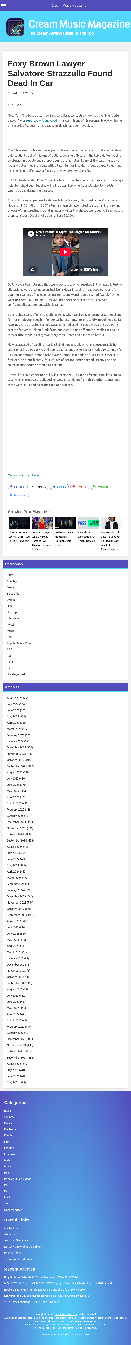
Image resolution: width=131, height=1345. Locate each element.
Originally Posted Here (23, 475)
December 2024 (16, 821)
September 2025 (17, 766)
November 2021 (16, 1045)
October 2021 (15, 1051)
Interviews (13, 618)
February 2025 (15, 809)
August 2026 (15, 697)
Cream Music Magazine (69, 5)
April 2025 (13, 797)
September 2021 (17, 1057)
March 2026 (14, 728)
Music (10, 630)
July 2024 (13, 852)
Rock (10, 661)
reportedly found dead (41, 120)
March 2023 (14, 952)
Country (12, 581)
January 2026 (15, 741)
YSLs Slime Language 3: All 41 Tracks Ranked (88, 536)
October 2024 (15, 834)
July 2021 (13, 1070)
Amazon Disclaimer (16, 1240)
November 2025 (16, 753)
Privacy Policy (12, 1252)
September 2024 (17, 840)
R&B (9, 649)
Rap (9, 655)
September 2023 (17, 914)
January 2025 (15, 815)
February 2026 (15, 735)
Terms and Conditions (18, 1259)
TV (9, 667)
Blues (10, 574)
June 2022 (13, 1001)
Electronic (13, 593)
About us (10, 1234)
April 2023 (13, 945)
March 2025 (14, 803)
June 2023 (13, 933)
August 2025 (15, 772)
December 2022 (16, 964)
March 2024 (14, 877)
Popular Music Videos (20, 643)
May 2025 (13, 790)
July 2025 (13, 778)
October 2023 (15, 908)
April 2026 (13, 722)
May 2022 (13, 1008)
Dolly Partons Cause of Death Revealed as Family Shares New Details (46, 1295)
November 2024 (16, 828)
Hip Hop (15, 105)
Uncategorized (16, 674)
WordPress (58, 1335)
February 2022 (15, 1026)
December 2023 (16, 896)
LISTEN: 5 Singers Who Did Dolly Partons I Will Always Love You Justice (42, 541)
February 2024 (15, 883)
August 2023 (15, 921)
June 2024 (13, 859)
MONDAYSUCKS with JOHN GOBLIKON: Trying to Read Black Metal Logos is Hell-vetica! (58, 1283)
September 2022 (17, 983)
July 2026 (13, 704)
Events (11, 599)
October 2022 (15, 977)
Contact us (11, 1228)
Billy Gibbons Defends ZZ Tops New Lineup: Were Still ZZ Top (41, 1277)
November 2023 (16, 902)
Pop (9, 636)
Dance (10, 587)
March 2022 (14, 1020)
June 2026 (13, 710)
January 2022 (15, 1032)
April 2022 (13, 1014)
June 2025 (13, 784)
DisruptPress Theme (79, 1335)
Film (9, 605)
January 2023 (15, 958)
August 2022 (15, 989)
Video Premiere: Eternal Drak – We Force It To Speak (19, 536)
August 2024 (15, 846)
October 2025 (15, 759)
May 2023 (13, 939)
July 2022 (13, 995)
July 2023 (13, 927)
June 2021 (13, 1076)
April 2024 (13, 871)
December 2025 (16, 747)
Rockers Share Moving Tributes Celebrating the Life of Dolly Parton (45, 1289)
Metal (10, 624)
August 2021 (15, 1063)
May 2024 (13, 865)
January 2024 (15, 890)
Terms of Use (73, 1328)
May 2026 (13, 716)
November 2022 (16, 970)
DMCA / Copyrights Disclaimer (23, 1246)
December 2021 (16, 1039)
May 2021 (13, 1082)
